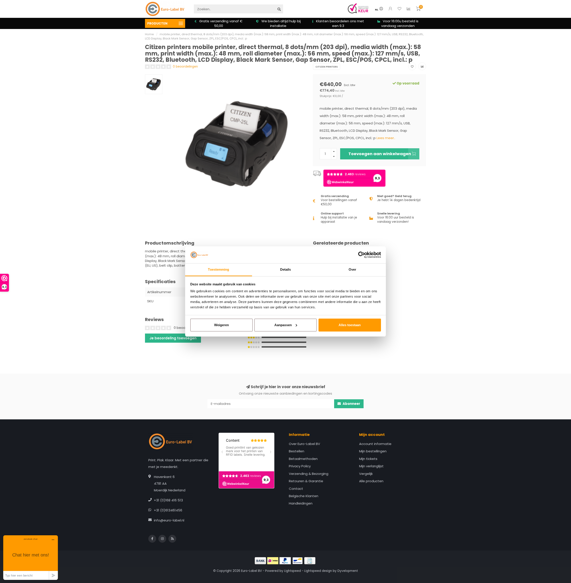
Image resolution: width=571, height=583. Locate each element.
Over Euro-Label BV (304, 443)
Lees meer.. (386, 138)
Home (149, 34)
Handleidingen (300, 503)
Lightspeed (292, 571)
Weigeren (221, 325)
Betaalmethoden (303, 458)
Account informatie (375, 443)
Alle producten (371, 481)
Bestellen (296, 451)
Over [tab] (352, 269)
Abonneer (351, 403)
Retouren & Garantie (306, 481)
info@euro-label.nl (169, 520)
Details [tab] (285, 269)
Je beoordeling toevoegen (173, 338)
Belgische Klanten (303, 496)
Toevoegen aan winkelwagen (379, 154)
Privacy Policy (300, 466)
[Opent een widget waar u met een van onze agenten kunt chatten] (31, 557)
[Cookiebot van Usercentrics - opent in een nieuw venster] (361, 254)
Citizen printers (326, 66)
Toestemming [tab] (218, 269)
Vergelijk (366, 473)
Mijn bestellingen (373, 451)
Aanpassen (283, 325)
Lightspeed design (318, 571)
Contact (296, 488)
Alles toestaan (350, 325)
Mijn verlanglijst (371, 466)
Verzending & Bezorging (308, 473)
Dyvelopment (347, 571)
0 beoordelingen (185, 66)
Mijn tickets (368, 458)
